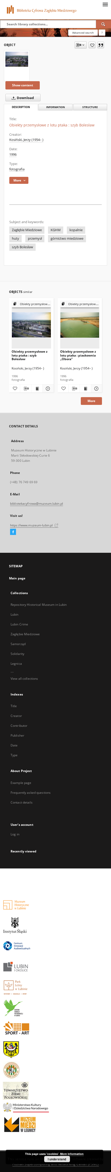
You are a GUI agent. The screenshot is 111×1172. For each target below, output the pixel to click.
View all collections (24, 678)
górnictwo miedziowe (67, 238)
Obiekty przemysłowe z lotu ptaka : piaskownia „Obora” (78, 355)
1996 (13, 154)
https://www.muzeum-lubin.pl (31, 525)
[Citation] (100, 45)
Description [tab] (21, 107)
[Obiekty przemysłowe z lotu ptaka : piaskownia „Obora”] (79, 325)
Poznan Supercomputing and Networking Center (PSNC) (55, 1164)
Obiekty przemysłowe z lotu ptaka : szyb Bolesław (29, 355)
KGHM (56, 230)
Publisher (17, 735)
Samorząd (18, 644)
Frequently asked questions (31, 792)
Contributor (19, 725)
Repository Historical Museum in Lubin (39, 604)
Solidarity (17, 654)
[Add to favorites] (92, 45)
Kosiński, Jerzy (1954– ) (26, 140)
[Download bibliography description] (25, 388)
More (91, 401)
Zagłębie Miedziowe (27, 230)
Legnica (16, 663)
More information (72, 1154)
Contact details (22, 802)
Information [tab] (55, 107)
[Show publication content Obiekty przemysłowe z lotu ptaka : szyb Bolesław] (36, 388)
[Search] (103, 24)
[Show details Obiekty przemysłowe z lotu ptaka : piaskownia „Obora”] (95, 388)
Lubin (15, 614)
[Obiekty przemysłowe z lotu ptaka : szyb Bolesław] (16, 59)
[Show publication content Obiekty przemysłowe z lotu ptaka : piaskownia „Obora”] (85, 388)
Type (14, 755)
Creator (16, 716)
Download (25, 98)
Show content (22, 85)
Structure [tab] (90, 107)
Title (14, 706)
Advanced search (83, 32)
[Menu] (105, 4)
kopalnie (76, 230)
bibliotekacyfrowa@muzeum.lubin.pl (36, 503)
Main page (17, 578)
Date (14, 745)
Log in (15, 834)
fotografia (17, 169)
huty (15, 238)
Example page (21, 783)
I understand (57, 1159)
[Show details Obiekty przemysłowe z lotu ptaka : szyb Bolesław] (47, 388)
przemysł (35, 238)
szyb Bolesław (22, 247)
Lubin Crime (19, 624)
